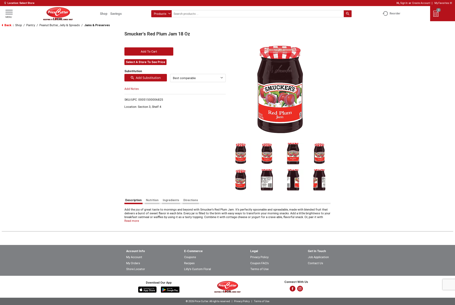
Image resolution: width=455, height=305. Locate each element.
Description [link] (133, 200)
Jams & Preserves (97, 25)
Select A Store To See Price (145, 62)
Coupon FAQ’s (259, 263)
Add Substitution (148, 78)
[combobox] (161, 13)
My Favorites (442, 3)
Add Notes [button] (131, 89)
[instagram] (300, 289)
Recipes (189, 263)
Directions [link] (190, 200)
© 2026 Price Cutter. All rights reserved (208, 301)
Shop (103, 13)
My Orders (133, 263)
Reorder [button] (395, 13)
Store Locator (135, 269)
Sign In (404, 3)
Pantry (30, 25)
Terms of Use (259, 269)
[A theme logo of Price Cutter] (58, 13)
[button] (240, 153)
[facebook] (292, 289)
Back (7, 25)
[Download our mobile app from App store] (147, 289)
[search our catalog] (348, 13)
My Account (134, 257)
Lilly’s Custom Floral (197, 269)
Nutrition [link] (152, 200)
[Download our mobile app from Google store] (170, 289)
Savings (116, 13)
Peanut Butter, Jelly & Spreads (59, 25)
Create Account (421, 3)
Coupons (190, 257)
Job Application (318, 257)
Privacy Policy (259, 257)
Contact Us (315, 263)
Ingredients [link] (171, 200)
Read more (131, 221)
